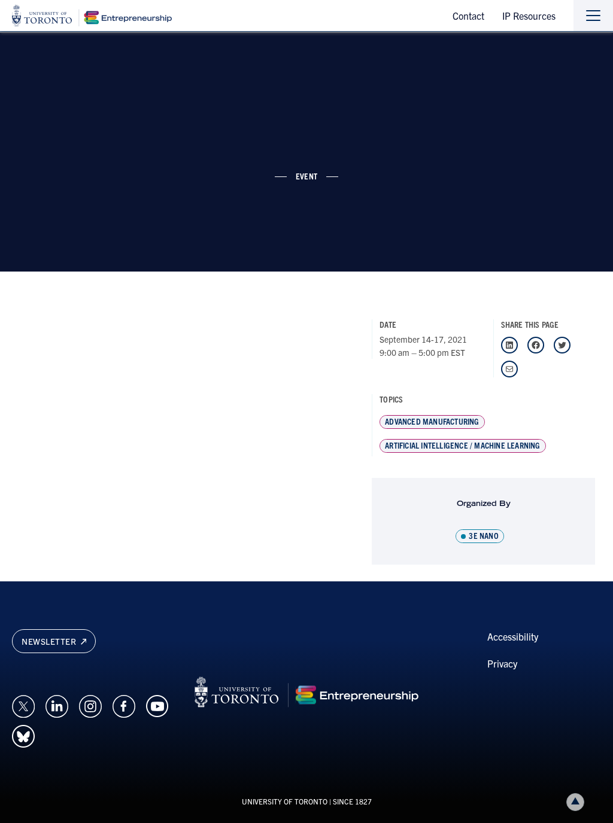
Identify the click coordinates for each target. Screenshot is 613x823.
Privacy (502, 663)
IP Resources (529, 16)
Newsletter (50, 641)
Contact (468, 16)
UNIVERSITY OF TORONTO (284, 801)
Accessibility (512, 636)
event (306, 175)
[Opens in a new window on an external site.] (23, 705)
